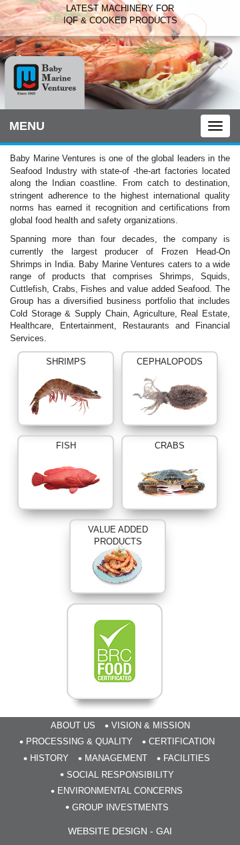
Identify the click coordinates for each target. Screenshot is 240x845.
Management (116, 758)
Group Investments (120, 807)
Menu (27, 126)
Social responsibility (120, 775)
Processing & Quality (79, 741)
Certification (182, 741)
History (49, 758)
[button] (18, 54)
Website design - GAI (120, 831)
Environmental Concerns (120, 791)
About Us (73, 725)
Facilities (186, 758)
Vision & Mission (150, 725)
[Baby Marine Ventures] (45, 82)
